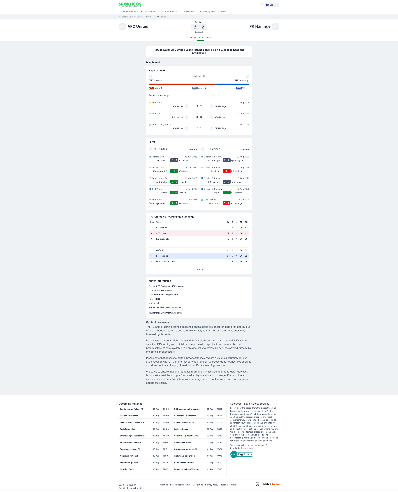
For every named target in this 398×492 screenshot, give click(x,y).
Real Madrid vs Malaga (130, 442)
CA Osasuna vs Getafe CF (185, 449)
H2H (201, 37)
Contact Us (198, 485)
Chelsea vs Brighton (129, 416)
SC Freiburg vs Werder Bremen (134, 436)
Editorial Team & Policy (180, 485)
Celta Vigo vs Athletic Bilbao (186, 436)
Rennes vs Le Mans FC (130, 449)
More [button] (197, 269)
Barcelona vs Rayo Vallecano (187, 469)
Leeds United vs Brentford (132, 422)
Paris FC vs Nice (127, 429)
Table (208, 37)
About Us (164, 485)
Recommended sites (229, 485)
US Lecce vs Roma (182, 442)
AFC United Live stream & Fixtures (165, 307)
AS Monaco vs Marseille (185, 416)
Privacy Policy (211, 485)
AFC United (155, 80)
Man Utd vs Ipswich (129, 462)
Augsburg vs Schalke (129, 456)
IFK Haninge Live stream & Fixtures (165, 313)
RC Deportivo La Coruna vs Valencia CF (188, 409)
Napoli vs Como (127, 469)
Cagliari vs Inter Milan (184, 422)
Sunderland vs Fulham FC (131, 409)
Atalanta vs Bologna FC (184, 456)
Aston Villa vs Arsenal (184, 462)
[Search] (262, 5)
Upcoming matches (130, 403)
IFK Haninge (242, 80)
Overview (191, 37)
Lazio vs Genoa (181, 429)
